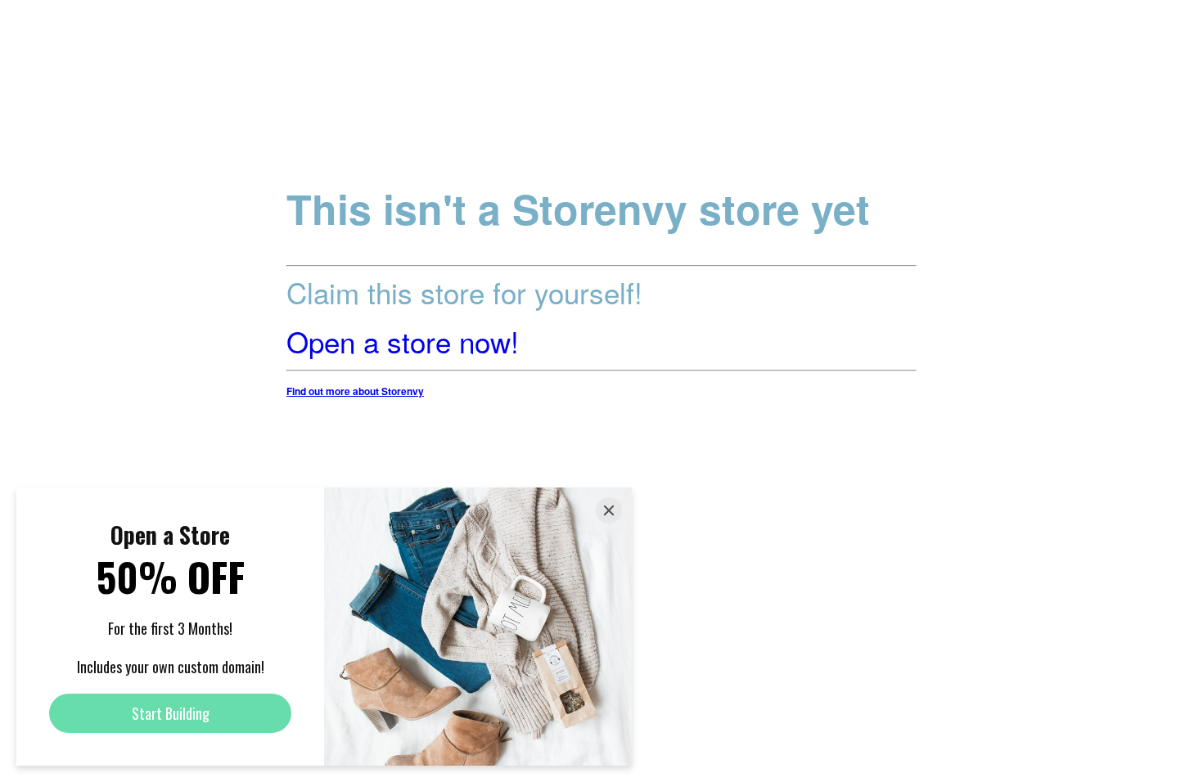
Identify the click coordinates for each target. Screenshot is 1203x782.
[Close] (609, 510)
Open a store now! (402, 341)
